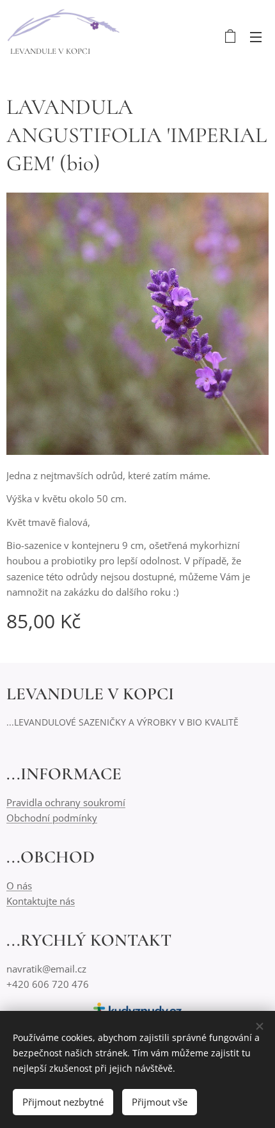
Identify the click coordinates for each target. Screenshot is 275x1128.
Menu (256, 36)
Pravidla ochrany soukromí (65, 802)
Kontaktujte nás (40, 900)
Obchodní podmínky (51, 817)
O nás (19, 885)
